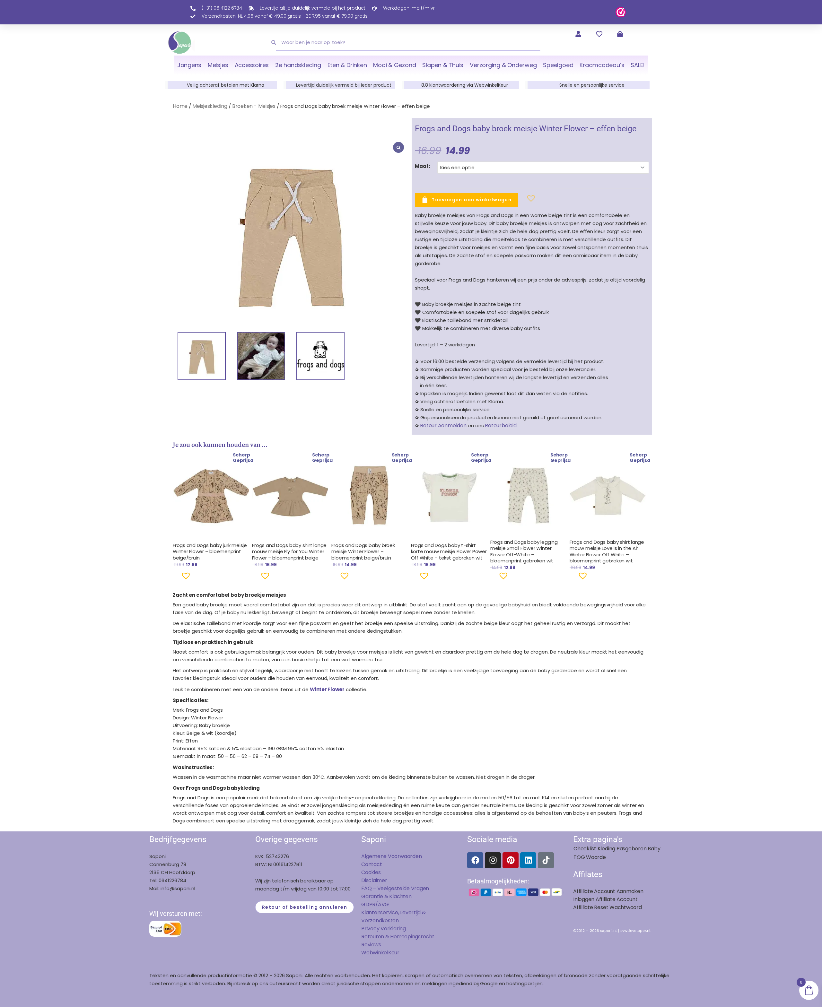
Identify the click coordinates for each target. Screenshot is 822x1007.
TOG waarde (589, 857)
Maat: (422, 166)
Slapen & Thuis (442, 65)
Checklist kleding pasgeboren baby (616, 848)
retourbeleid (500, 425)
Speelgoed (558, 65)
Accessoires (252, 65)
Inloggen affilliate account (605, 899)
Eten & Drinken (347, 65)
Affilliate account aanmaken (608, 891)
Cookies (370, 872)
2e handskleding (298, 65)
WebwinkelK (376, 952)
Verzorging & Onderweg (503, 65)
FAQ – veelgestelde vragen (395, 888)
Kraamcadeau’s (602, 65)
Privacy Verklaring (383, 928)
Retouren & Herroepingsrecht (397, 936)
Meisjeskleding (209, 106)
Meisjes (218, 65)
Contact (371, 864)
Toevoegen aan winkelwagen (472, 199)
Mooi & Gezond (394, 65)
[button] (521, 201)
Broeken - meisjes (253, 106)
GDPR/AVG (375, 904)
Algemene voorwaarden (391, 856)
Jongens (189, 65)
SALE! (638, 65)
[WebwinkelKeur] (621, 11)
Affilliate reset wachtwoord (607, 907)
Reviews (371, 944)
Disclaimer (374, 880)
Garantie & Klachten (386, 896)
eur (395, 952)
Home (180, 106)
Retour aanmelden (443, 425)
